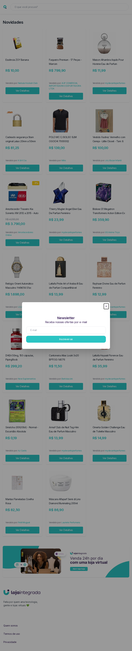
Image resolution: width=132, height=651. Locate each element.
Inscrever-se (66, 339)
